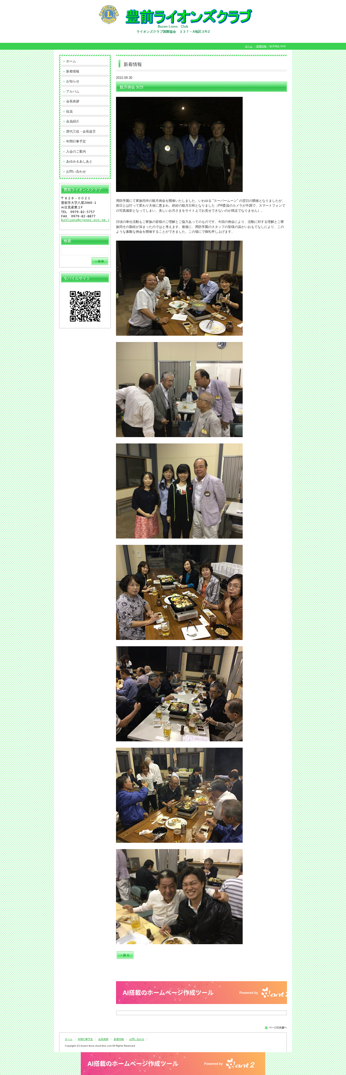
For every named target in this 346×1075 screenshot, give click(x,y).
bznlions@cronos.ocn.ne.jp (86, 220)
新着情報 (261, 46)
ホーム (249, 46)
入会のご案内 (76, 151)
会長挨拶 (72, 101)
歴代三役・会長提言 (81, 131)
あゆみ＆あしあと (79, 161)
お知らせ (72, 81)
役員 (69, 111)
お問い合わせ (76, 171)
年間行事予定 (76, 141)
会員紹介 (72, 121)
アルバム (72, 91)
